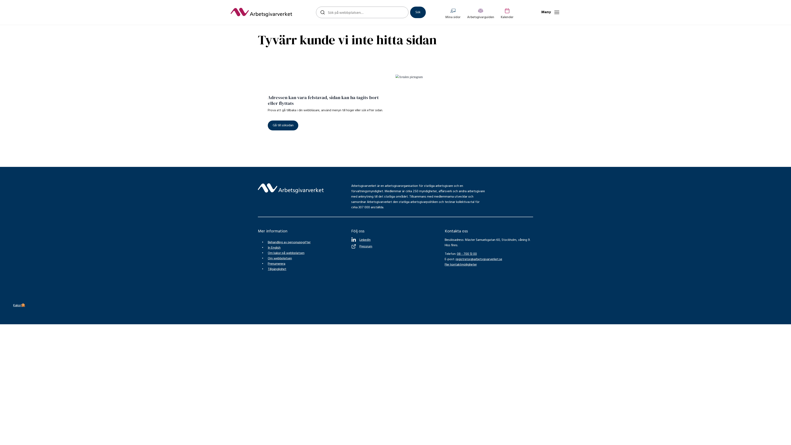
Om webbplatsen (280, 258)
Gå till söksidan (283, 125)
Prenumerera (276, 264)
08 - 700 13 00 (467, 254)
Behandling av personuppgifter (289, 242)
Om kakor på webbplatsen (286, 253)
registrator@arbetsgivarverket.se (479, 259)
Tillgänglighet (277, 269)
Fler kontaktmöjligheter (461, 264)
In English (274, 248)
